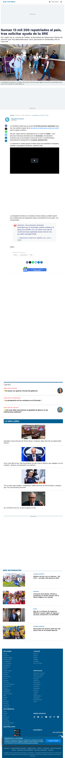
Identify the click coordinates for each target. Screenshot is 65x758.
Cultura (5, 688)
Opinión (7, 384)
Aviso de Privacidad (55, 748)
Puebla (35, 657)
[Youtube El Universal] (46, 717)
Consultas (6, 707)
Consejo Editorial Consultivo (18, 748)
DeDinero (36, 690)
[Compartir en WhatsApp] (6, 132)
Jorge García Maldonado (12, 398)
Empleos (35, 678)
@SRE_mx (30, 229)
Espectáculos (7, 686)
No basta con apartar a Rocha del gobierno (21, 391)
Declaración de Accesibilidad (25, 750)
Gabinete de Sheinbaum (6, 666)
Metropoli (6, 672)
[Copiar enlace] (6, 138)
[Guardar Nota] (6, 141)
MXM (4, 695)
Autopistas (6, 705)
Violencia (39, 748)
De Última (6, 717)
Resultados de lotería (37, 700)
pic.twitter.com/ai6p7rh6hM (26, 234)
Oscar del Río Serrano (11, 407)
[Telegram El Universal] (34, 717)
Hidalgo (35, 659)
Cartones (5, 680)
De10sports (36, 688)
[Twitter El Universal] (42, 717)
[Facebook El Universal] (38, 717)
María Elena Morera (10, 388)
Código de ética (31, 748)
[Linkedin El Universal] (58, 717)
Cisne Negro (6, 724)
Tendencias (6, 691)
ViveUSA (35, 692)
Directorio (6, 748)
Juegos (35, 694)
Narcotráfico (6, 676)
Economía (6, 682)
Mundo (5, 669)
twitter (15, 254)
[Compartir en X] (6, 129)
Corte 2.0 (5, 655)
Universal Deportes (8, 684)
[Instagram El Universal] (50, 717)
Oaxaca (35, 655)
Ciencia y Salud (7, 693)
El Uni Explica (7, 663)
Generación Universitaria (37, 683)
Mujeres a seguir (8, 657)
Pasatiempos (37, 695)
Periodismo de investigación (7, 660)
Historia (14, 750)
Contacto (50, 750)
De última (6, 701)
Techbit (5, 697)
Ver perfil (14, 120)
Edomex (35, 653)
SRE (31, 254)
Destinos (5, 703)
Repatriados (23, 254)
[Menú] (61, 2)
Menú (4, 699)
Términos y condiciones (40, 750)
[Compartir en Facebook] (6, 126)
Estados (5, 674)
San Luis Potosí (37, 663)
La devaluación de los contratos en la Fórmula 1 (23, 400)
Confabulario (7, 689)
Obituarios (36, 680)
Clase (4, 711)
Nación (12, 115)
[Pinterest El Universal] (54, 717)
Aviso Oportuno (37, 676)
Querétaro (36, 661)
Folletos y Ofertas (38, 675)
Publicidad (46, 748)
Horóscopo (36, 697)
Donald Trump (7, 670)
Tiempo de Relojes (8, 722)
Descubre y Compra (39, 673)
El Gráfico (36, 686)
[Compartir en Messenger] (6, 135)
